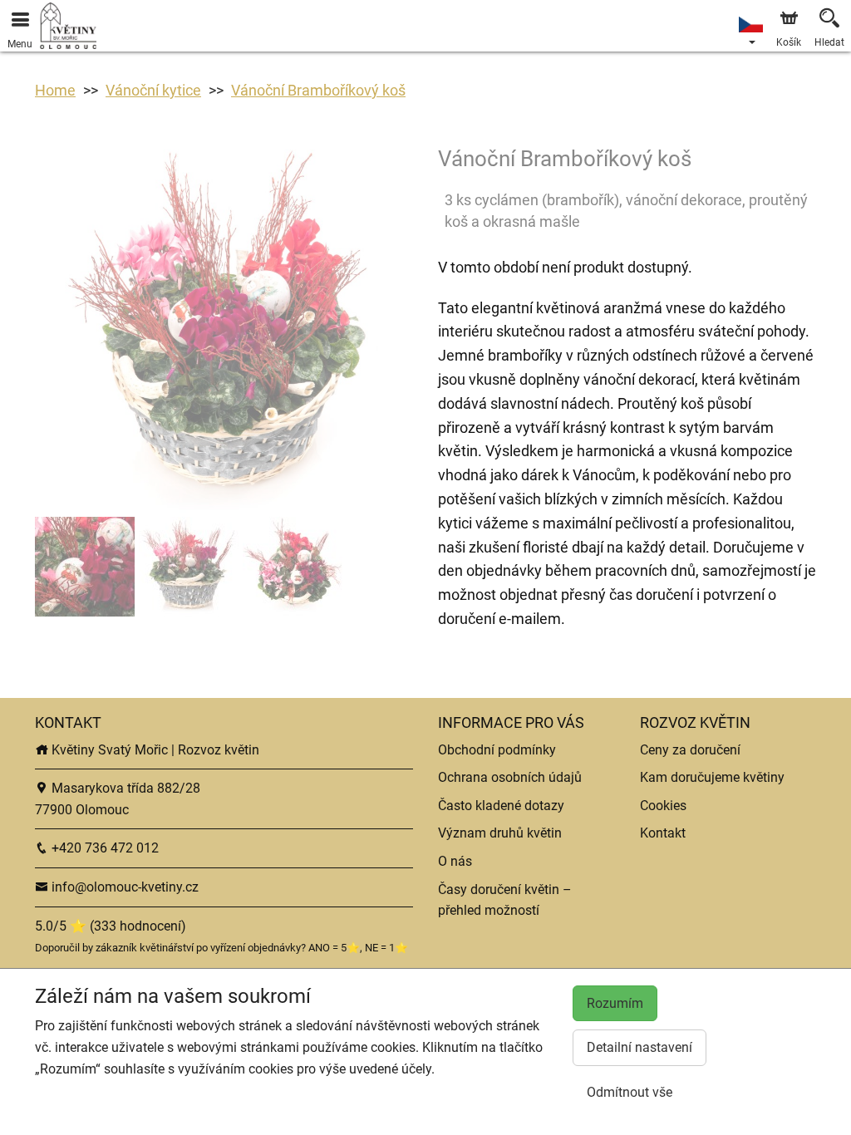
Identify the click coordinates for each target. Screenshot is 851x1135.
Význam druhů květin (500, 833)
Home (55, 90)
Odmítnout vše (629, 1092)
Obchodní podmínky (497, 750)
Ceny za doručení (690, 750)
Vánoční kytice (153, 90)
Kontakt (663, 833)
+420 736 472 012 (103, 848)
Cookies (663, 805)
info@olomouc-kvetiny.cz (123, 887)
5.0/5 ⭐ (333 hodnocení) (110, 926)
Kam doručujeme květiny (712, 777)
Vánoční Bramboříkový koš (318, 90)
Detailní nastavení (639, 1047)
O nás (455, 861)
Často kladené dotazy (501, 805)
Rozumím (615, 1003)
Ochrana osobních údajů (510, 777)
